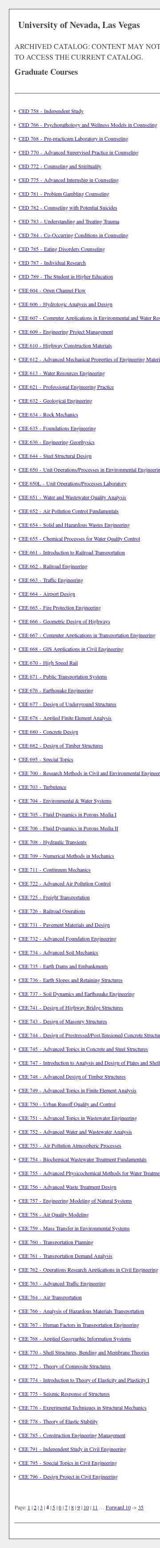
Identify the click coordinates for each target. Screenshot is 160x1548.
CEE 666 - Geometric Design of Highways (64, 621)
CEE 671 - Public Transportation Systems (63, 676)
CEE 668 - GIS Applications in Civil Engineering (71, 648)
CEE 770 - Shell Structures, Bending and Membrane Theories (84, 1352)
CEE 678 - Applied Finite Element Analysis (65, 717)
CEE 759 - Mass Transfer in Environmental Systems (74, 1228)
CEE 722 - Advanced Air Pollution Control (65, 883)
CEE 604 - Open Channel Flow (52, 290)
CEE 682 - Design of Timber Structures (61, 745)
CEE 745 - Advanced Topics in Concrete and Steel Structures (83, 1048)
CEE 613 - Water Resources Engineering (62, 372)
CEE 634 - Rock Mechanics (48, 414)
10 (86, 1507)
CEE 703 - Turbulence (42, 786)
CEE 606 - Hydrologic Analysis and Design (65, 303)
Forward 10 (118, 1507)
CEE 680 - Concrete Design (48, 731)
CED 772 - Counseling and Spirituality (60, 166)
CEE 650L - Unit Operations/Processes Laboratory (73, 483)
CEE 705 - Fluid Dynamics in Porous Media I (67, 814)
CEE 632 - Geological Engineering (55, 400)
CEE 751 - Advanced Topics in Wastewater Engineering (78, 1117)
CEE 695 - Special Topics (46, 759)
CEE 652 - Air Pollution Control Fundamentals (69, 510)
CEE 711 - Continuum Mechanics (55, 869)
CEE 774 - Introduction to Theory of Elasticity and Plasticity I (84, 1379)
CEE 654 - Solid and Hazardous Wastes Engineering (74, 524)
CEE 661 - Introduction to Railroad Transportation (72, 552)
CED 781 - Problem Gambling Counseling (64, 193)
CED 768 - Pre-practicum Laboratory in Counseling (73, 138)
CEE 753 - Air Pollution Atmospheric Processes (70, 1145)
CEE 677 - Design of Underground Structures (67, 703)
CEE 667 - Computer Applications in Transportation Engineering (87, 635)
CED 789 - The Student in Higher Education (66, 276)
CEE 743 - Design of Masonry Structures (63, 1021)
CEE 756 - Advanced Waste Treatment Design (67, 1186)
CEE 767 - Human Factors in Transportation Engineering (79, 1324)
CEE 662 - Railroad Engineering (53, 566)
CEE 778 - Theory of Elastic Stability (58, 1421)
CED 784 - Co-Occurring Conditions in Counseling (73, 234)
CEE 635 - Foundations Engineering (57, 428)
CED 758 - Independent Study (51, 110)
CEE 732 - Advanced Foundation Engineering (67, 938)
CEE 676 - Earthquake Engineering (56, 690)
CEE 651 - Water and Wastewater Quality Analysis (72, 497)
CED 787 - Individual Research (52, 262)
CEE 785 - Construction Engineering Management (72, 1435)
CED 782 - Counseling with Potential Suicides (68, 207)
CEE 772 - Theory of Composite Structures (65, 1366)
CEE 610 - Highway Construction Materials (65, 345)
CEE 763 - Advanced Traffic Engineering (62, 1283)
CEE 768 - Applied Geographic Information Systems (75, 1338)
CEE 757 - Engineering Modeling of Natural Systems (75, 1200)
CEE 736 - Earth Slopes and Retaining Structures (71, 979)
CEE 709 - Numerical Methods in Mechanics (66, 855)
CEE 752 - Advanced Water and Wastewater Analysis (75, 1131)
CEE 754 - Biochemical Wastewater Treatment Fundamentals (83, 1159)
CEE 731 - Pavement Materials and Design (64, 924)
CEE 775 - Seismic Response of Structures (64, 1393)
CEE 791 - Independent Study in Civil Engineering (72, 1448)
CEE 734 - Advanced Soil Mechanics (58, 952)
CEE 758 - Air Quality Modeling (54, 1214)
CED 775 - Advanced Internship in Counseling (69, 179)
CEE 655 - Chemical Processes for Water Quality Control (79, 538)
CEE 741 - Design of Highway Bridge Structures (71, 1007)
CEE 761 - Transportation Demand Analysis (65, 1255)
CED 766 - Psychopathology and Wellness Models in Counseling (88, 124)
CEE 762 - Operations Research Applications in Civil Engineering (88, 1269)
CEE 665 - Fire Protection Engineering (60, 607)
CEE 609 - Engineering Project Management (66, 331)
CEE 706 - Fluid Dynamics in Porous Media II (68, 828)
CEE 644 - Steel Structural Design (55, 455)
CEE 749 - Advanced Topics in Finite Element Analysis (77, 1090)
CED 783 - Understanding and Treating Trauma (69, 221)
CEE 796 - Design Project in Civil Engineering (68, 1476)
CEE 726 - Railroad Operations (52, 910)
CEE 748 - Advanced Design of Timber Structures (72, 1076)
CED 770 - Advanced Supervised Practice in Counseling (79, 152)
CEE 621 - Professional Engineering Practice (66, 386)
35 (141, 1507)
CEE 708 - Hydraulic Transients (53, 841)
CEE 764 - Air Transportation (50, 1297)
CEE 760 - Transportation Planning (56, 1241)
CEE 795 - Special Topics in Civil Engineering (68, 1462)
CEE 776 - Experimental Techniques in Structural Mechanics (83, 1407)
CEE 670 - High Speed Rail (48, 662)
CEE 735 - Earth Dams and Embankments (63, 966)
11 (95, 1507)
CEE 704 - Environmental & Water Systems (65, 800)
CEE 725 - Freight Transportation (54, 897)
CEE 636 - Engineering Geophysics (57, 441)
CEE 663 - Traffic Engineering (51, 579)
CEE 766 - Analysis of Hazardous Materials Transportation (81, 1310)
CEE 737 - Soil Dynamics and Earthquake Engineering (77, 993)
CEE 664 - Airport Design (47, 593)
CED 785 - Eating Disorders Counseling (62, 248)
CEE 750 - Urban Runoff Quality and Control (67, 1103)
